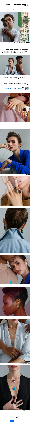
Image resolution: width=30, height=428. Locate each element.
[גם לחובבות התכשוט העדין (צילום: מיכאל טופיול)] (15, 341)
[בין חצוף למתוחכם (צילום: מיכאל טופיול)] (15, 152)
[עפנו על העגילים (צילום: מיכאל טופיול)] (15, 231)
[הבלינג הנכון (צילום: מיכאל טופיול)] (15, 302)
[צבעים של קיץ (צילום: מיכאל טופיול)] (15, 270)
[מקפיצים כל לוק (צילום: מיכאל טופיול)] (15, 388)
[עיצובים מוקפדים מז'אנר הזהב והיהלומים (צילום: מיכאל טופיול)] (15, 65)
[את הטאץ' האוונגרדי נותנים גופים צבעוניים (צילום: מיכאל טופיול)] (15, 108)
